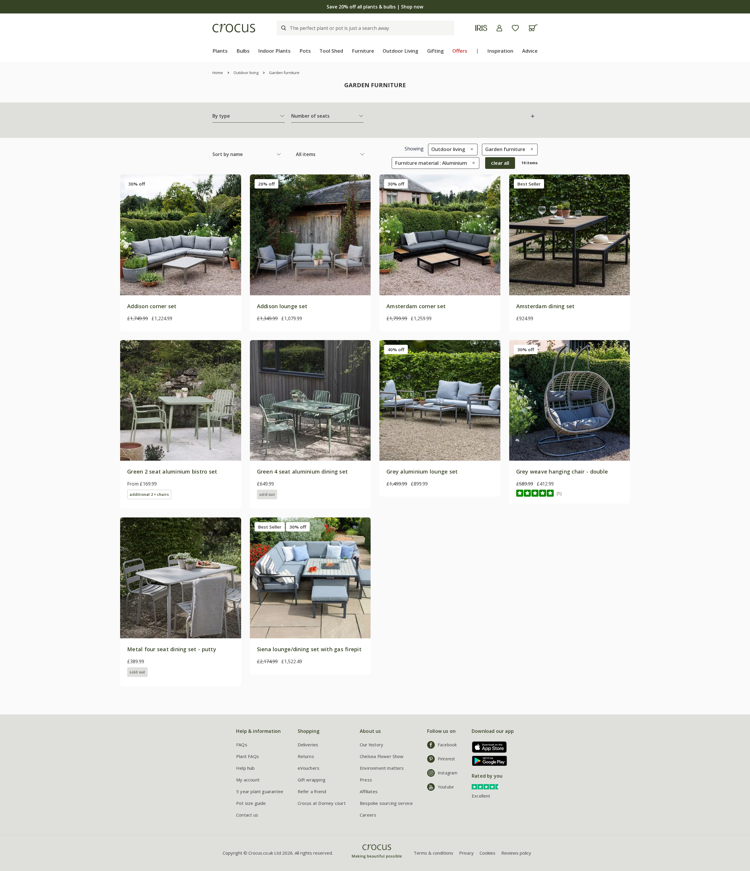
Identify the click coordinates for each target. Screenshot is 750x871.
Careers (368, 815)
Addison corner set (152, 306)
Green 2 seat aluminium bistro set (172, 471)
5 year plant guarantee (259, 791)
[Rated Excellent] (486, 786)
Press (366, 780)
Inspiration (500, 50)
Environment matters (382, 768)
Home (217, 72)
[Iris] (481, 28)
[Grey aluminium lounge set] (439, 400)
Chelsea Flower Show (382, 756)
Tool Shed (331, 50)
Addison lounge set (282, 306)
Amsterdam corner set (416, 306)
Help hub (245, 768)
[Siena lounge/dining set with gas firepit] (310, 577)
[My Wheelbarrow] (533, 28)
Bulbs (243, 50)
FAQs (241, 744)
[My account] (499, 28)
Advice (530, 50)
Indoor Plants (274, 50)
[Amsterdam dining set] (569, 234)
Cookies (487, 853)
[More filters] (533, 116)
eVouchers (309, 768)
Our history (371, 744)
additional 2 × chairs (149, 494)
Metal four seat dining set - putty (171, 649)
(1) (559, 493)
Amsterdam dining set (545, 306)
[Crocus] (233, 28)
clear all (500, 163)
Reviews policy (516, 853)
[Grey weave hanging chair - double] (569, 400)
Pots (305, 50)
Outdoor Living (400, 50)
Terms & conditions (433, 853)
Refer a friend (312, 791)
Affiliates (369, 791)
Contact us (247, 815)
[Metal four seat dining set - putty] (180, 577)
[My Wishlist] (515, 28)
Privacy (466, 853)
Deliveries (308, 744)
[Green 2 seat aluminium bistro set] (180, 400)
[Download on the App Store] (487, 747)
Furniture (363, 50)
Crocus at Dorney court (322, 803)
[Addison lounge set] (310, 234)
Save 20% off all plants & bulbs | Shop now (375, 7)
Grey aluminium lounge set (422, 471)
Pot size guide (251, 803)
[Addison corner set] (180, 234)
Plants (220, 50)
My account (248, 780)
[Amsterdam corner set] (439, 234)
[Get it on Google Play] (487, 760)
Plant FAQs (247, 756)
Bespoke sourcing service (386, 803)
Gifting (435, 50)
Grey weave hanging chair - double (562, 471)
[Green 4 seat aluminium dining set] (310, 400)
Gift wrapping (311, 780)
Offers (459, 50)
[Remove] (470, 149)
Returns (306, 756)
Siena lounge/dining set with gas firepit (309, 649)
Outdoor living (245, 72)
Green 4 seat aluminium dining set (302, 471)
